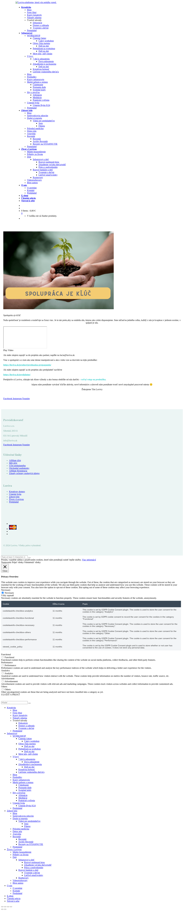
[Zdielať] (8, 906)
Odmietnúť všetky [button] (32, 562)
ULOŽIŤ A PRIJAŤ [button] (10, 694)
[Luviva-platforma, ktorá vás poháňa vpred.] (36, 2)
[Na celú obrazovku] (5, 906)
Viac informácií (89, 560)
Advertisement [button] (7, 678)
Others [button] (4, 686)
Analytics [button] (5, 670)
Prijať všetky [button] (18, 562)
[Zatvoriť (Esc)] (11, 906)
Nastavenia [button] (6, 562)
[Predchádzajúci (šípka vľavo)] (2, 909)
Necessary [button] (5, 590)
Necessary (9, 593)
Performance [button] (7, 662)
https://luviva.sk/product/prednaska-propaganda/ (27, 365)
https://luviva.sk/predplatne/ (16, 374)
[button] (92, 350)
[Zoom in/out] (2, 906)
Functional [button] (6, 654)
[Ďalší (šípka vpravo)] (5, 909)
